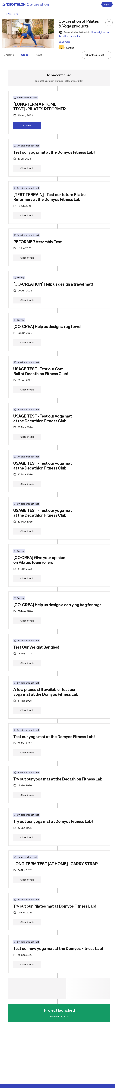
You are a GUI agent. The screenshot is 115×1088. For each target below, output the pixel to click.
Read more (64, 42)
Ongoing (9, 54)
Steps (24, 54)
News (39, 54)
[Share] (109, 22)
